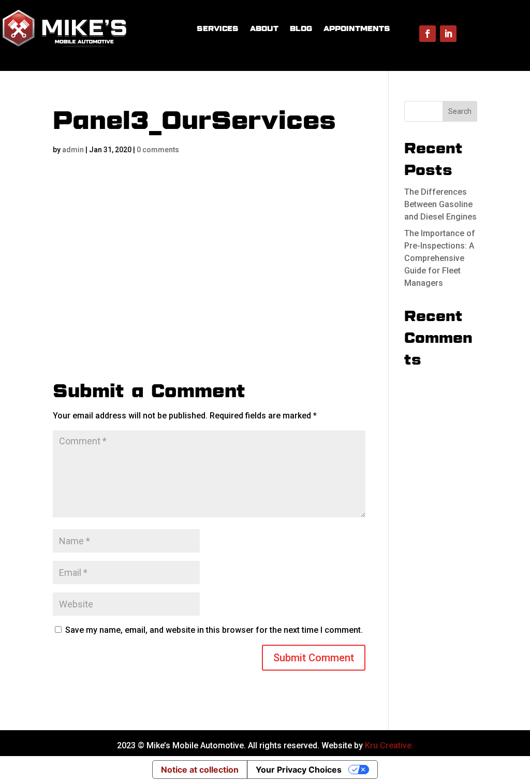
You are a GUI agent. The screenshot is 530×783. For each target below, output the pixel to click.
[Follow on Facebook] (427, 33)
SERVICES (218, 28)
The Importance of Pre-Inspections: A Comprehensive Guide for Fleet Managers (439, 258)
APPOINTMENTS (356, 28)
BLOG (301, 28)
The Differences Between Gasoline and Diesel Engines (440, 204)
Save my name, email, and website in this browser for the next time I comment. (214, 630)
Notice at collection (200, 769)
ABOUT (264, 28)
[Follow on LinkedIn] (448, 33)
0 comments (158, 150)
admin (73, 150)
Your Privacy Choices (299, 769)
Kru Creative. (389, 745)
